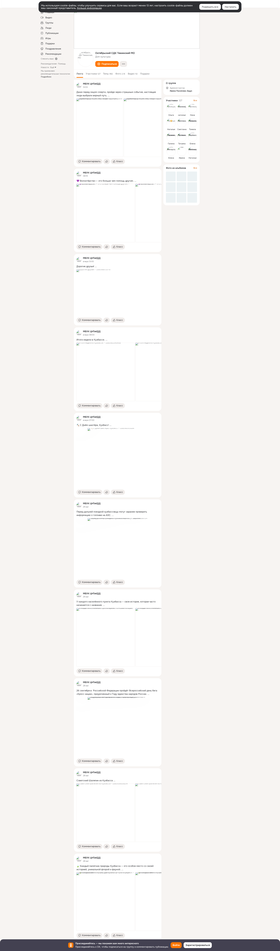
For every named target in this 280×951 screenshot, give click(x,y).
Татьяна (182, 143)
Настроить (230, 6)
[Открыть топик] (117, 93)
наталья (182, 115)
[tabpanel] (117, 510)
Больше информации (89, 8)
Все (195, 100)
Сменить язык (47, 58)
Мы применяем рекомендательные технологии (55, 74)
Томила (192, 129)
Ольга (171, 115)
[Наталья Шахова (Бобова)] (192, 151)
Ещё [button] (52, 67)
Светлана (182, 129)
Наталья (171, 129)
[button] (107, 64)
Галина (171, 143)
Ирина (182, 158)
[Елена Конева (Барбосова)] (192, 137)
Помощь (62, 63)
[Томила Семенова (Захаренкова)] (192, 122)
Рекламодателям (49, 63)
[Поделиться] (106, 161)
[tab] (79, 74)
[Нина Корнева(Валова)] (192, 108)
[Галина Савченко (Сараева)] (171, 137)
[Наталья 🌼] (171, 122)
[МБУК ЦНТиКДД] (79, 85)
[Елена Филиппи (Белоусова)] (171, 151)
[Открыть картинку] (99, 128)
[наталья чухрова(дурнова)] (181, 108)
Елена (192, 143)
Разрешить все (210, 6)
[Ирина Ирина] (181, 151)
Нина (192, 115)
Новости (45, 67)
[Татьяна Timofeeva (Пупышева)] (181, 137)
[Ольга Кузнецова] (171, 108)
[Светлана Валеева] (181, 122)
